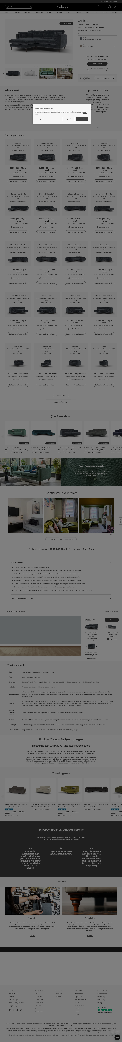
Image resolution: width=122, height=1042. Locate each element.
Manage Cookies (41, 119)
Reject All (68, 119)
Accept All (82, 119)
